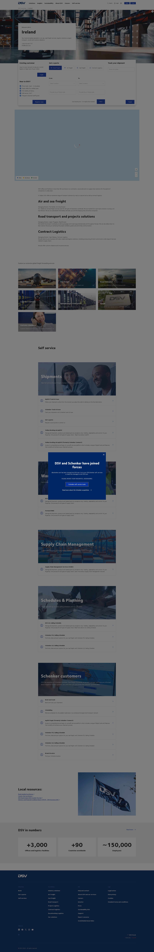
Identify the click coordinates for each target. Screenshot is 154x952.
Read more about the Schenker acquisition (75, 490)
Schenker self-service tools (77, 484)
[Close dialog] (104, 454)
